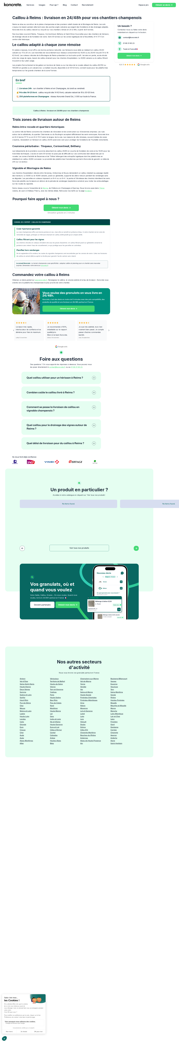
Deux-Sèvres (25, 689)
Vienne (53, 687)
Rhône (113, 697)
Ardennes (84, 738)
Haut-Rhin (24, 700)
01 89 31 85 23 (76, 367)
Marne (45, 188)
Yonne (82, 684)
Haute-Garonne (56, 724)
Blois (52, 743)
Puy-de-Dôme (25, 703)
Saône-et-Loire (25, 695)
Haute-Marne (55, 711)
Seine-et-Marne (86, 692)
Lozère (22, 714)
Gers (52, 716)
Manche (114, 711)
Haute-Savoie (85, 695)
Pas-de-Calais (55, 703)
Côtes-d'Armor (56, 730)
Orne (82, 703)
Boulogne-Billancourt (119, 679)
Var (81, 689)
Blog (65, 5)
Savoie (113, 695)
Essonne (114, 684)
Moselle (114, 703)
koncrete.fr (44, 265)
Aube (22, 738)
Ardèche (114, 738)
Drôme (83, 727)
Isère (112, 719)
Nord (52, 706)
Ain (81, 743)
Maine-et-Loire (25, 711)
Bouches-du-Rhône (88, 735)
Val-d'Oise (24, 681)
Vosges (113, 681)
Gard (113, 724)
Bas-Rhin (53, 700)
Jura (82, 719)
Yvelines (53, 692)
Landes (23, 719)
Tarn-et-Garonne (56, 689)
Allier (22, 743)
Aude (22, 735)
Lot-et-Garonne (86, 711)
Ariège (52, 738)
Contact (74, 5)
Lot (51, 714)
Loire (82, 716)
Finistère (114, 722)
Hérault (83, 722)
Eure (21, 727)
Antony (22, 679)
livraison (88, 191)
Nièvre (82, 706)
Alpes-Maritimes (26, 741)
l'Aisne (101, 188)
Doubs (82, 724)
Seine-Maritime (117, 692)
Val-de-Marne (85, 681)
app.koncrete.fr (41, 280)
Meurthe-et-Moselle (118, 706)
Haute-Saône (55, 697)
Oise (21, 706)
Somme (23, 692)
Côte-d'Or (84, 730)
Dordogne (114, 727)
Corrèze (114, 730)
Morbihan (54, 708)
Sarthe (22, 697)
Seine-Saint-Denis (27, 684)
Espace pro (144, 5)
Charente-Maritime (88, 733)
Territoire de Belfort (57, 681)
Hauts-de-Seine (56, 684)
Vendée (83, 687)
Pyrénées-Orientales (88, 697)
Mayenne (84, 708)
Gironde (23, 724)
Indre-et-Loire (55, 719)
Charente (114, 733)
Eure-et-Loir (54, 727)
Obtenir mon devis (61, 208)
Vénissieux (54, 679)
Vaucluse (114, 687)
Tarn (112, 689)
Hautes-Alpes (55, 741)
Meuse (22, 708)
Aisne (113, 741)
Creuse (22, 730)
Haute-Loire (24, 716)
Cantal (52, 733)
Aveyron (114, 735)
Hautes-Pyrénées (117, 700)
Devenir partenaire (42, 605)
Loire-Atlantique (117, 714)
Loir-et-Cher (115, 716)
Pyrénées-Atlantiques (88, 700)
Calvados (53, 735)
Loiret (82, 714)
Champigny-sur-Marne (89, 679)
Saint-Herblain (116, 743)
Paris (52, 695)
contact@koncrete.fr (57, 367)
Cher (22, 733)
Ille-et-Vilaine (55, 722)
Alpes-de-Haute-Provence (90, 741)
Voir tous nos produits (79, 548)
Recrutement (87, 5)
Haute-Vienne (25, 687)
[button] (30, 5)
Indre (22, 722)
